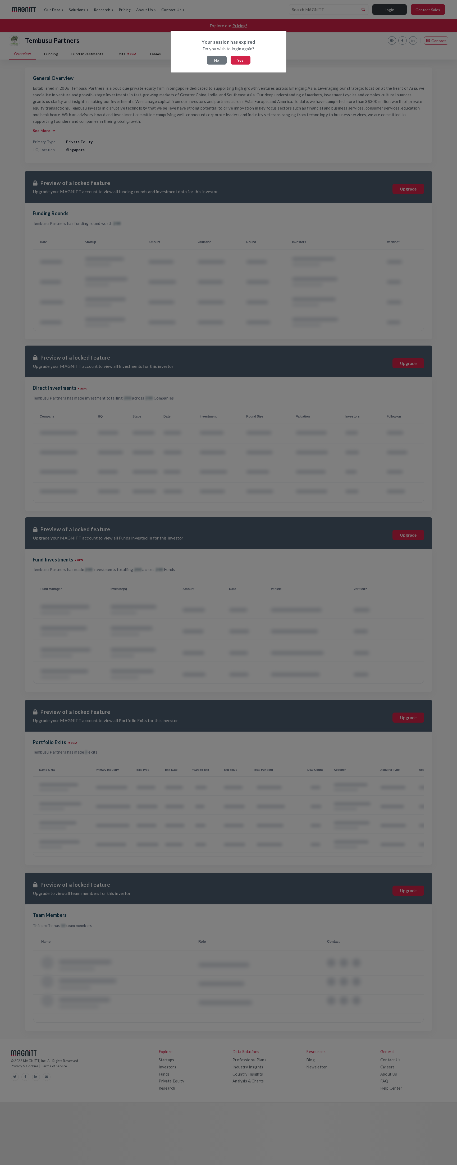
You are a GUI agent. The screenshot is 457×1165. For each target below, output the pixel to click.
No (216, 60)
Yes (240, 60)
